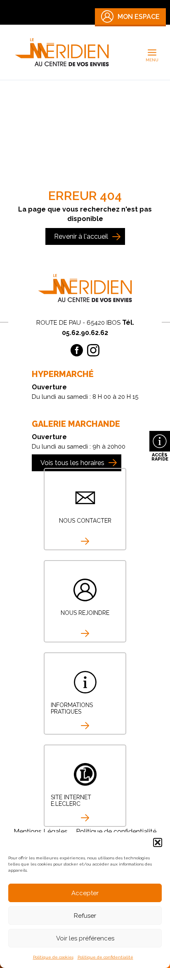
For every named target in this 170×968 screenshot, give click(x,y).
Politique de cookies (53, 957)
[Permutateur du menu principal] (152, 52)
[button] (157, 842)
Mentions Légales (41, 831)
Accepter (85, 893)
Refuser (85, 915)
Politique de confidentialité (105, 957)
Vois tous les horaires (72, 463)
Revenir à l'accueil (81, 236)
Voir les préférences (85, 938)
